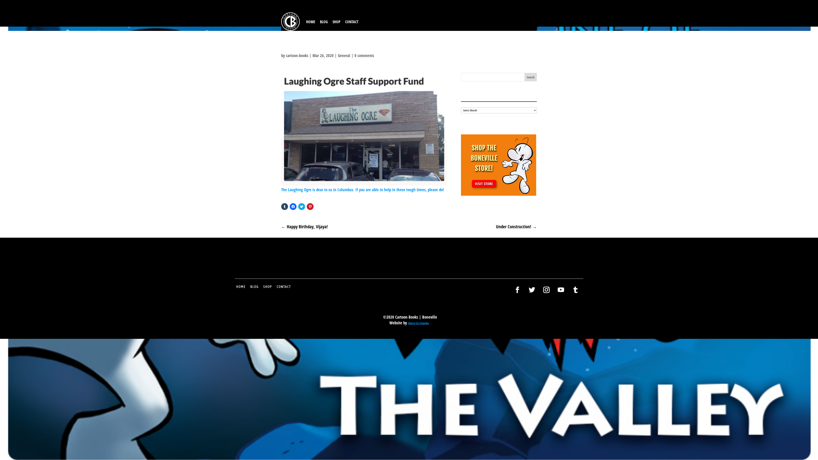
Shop (336, 21)
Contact (352, 21)
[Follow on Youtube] (560, 289)
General (344, 55)
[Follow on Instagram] (546, 289)
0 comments (364, 55)
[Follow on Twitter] (532, 289)
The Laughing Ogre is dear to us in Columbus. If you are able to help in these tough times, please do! (362, 190)
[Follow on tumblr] (575, 289)
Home (310, 21)
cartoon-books (297, 55)
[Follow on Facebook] (517, 289)
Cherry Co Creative (418, 323)
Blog (324, 21)
